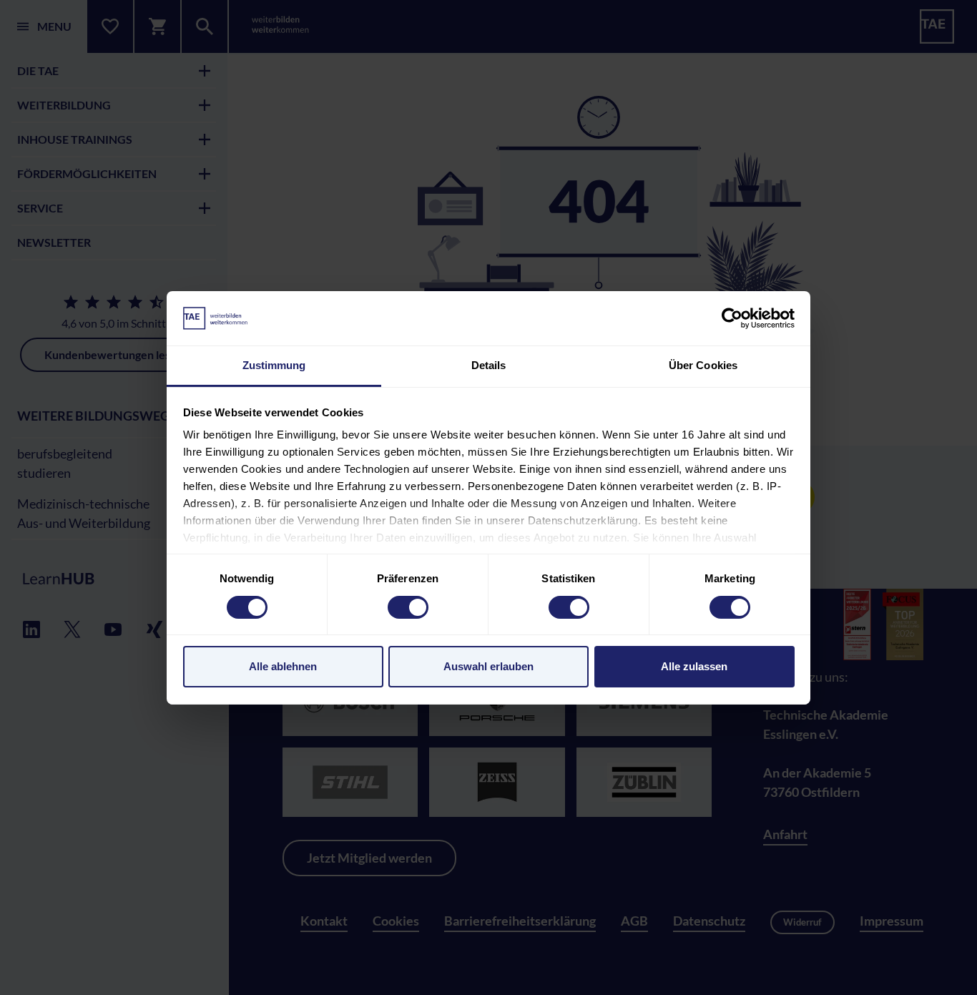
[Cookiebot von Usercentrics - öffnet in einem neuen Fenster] (732, 318)
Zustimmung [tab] (274, 365)
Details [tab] (488, 365)
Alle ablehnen (283, 666)
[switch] (408, 607)
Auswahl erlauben (488, 666)
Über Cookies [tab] (703, 365)
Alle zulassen (694, 666)
